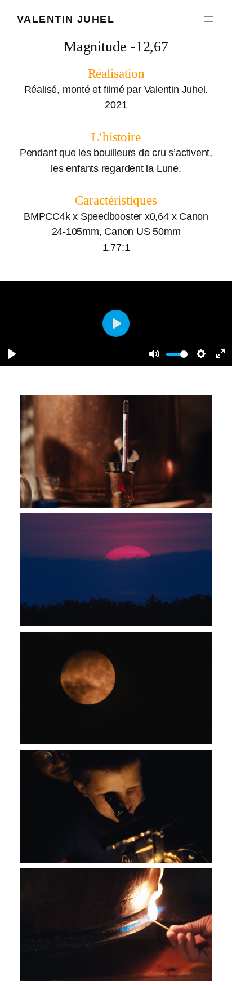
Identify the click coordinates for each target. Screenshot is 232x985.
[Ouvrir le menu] (208, 19)
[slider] (177, 354)
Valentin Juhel (65, 19)
